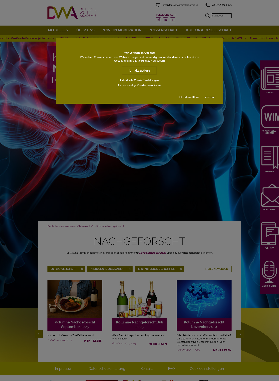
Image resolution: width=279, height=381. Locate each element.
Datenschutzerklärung (189, 97)
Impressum (210, 97)
